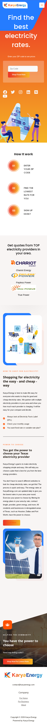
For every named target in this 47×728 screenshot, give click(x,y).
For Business (23, 702)
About (23, 705)
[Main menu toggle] (41, 5)
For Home (23, 698)
